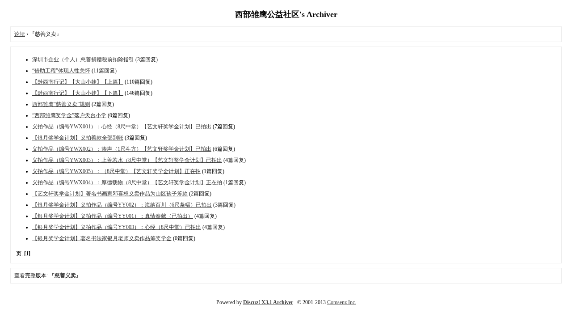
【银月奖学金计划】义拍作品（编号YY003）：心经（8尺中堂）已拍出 (116, 227)
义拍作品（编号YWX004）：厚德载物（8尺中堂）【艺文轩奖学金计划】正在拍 (127, 182)
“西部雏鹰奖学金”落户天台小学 (69, 115)
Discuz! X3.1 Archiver (268, 302)
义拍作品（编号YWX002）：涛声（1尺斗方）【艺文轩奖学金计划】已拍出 (121, 149)
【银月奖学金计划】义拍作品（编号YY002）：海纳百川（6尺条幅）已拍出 (122, 205)
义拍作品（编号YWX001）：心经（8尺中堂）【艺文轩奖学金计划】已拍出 (121, 126)
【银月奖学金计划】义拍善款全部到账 (77, 138)
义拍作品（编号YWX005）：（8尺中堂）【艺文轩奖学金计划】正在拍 (116, 171)
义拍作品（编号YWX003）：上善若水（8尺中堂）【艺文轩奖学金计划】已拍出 (127, 160)
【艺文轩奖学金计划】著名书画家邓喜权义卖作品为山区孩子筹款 (110, 194)
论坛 (19, 34)
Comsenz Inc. (341, 302)
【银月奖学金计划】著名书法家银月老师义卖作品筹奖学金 (102, 238)
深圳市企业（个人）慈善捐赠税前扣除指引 (83, 59)
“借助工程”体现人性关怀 (61, 71)
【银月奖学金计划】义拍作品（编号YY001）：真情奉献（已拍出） (112, 216)
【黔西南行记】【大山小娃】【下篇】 (77, 93)
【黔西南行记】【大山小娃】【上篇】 (77, 82)
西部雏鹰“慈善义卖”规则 (61, 104)
